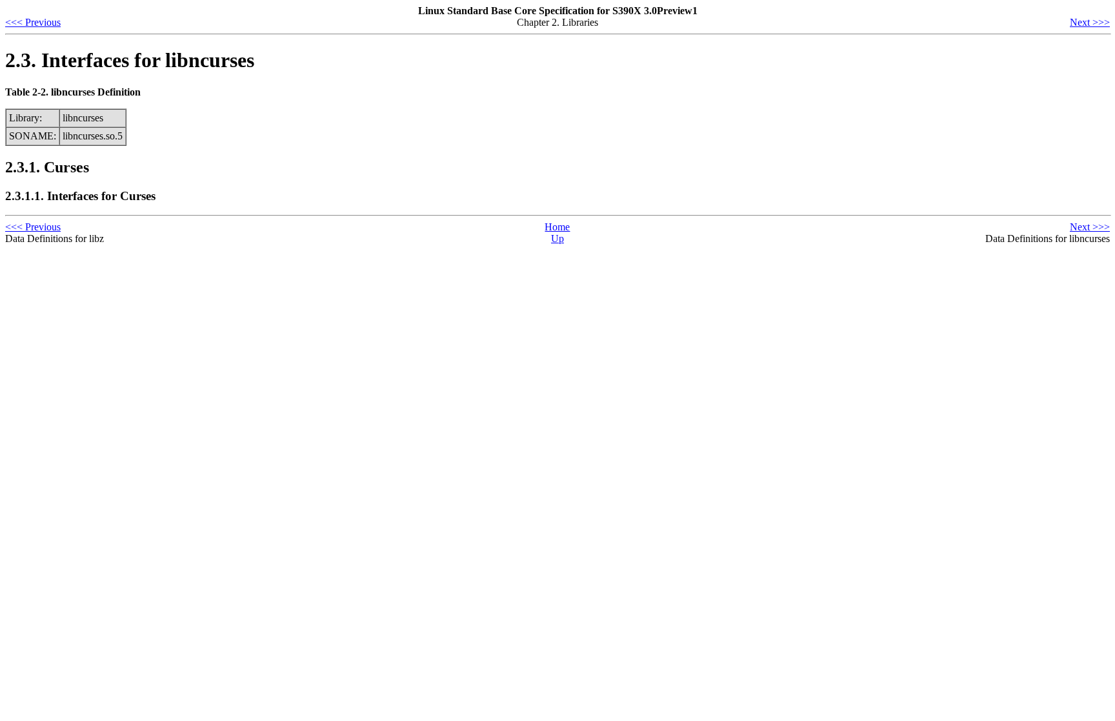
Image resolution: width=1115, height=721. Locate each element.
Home (557, 226)
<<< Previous (33, 22)
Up (557, 238)
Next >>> (1090, 22)
